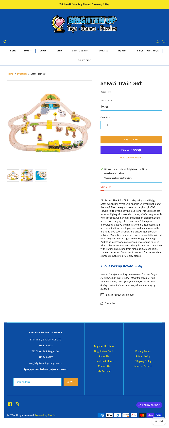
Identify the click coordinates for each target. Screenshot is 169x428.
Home (13, 51)
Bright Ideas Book (148, 51)
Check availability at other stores (118, 178)
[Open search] (5, 41)
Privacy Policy (143, 351)
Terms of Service (143, 366)
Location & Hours (104, 361)
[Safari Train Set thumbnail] (13, 175)
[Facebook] (10, 404)
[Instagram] (17, 404)
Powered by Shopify (45, 415)
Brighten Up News (104, 346)
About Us (104, 356)
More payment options (131, 157)
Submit (71, 382)
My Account (104, 370)
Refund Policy (143, 356)
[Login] (157, 42)
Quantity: (105, 117)
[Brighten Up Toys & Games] (84, 24)
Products (22, 73)
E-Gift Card (84, 60)
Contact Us (104, 366)
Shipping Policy (143, 361)
